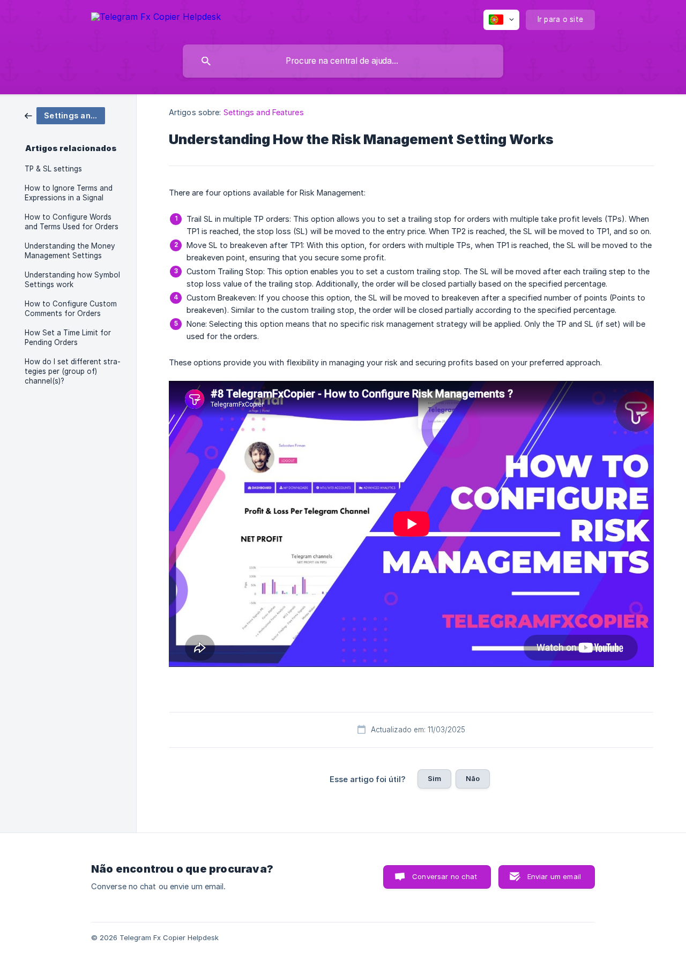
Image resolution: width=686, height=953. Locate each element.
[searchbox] (343, 61)
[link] (65, 115)
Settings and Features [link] (263, 112)
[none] (156, 18)
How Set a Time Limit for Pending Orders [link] (68, 337)
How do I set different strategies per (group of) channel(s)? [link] (73, 371)
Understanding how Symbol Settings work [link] (72, 280)
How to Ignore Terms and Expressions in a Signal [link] (69, 193)
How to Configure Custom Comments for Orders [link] (71, 308)
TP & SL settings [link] (53, 168)
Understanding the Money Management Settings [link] (70, 251)
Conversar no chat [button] (444, 876)
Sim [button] (434, 778)
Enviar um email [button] (554, 876)
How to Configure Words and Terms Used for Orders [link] (71, 222)
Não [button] (473, 778)
